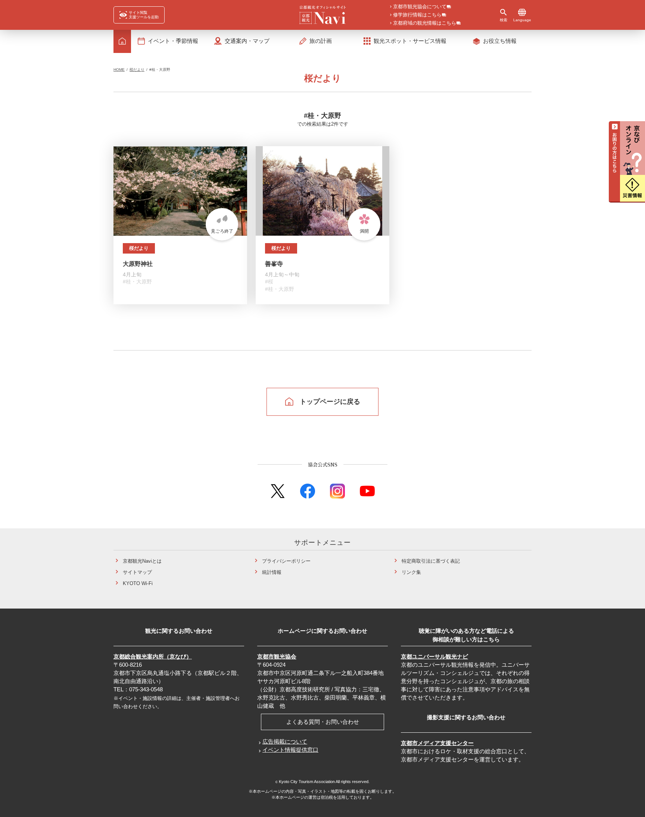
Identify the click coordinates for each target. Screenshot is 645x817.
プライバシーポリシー (286, 561)
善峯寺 (274, 264)
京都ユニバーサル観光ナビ (434, 656)
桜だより (137, 69)
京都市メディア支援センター (437, 743)
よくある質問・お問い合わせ (322, 722)
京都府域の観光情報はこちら (424, 23)
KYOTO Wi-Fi (138, 583)
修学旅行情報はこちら (417, 15)
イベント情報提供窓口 (290, 750)
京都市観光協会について (419, 7)
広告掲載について (284, 741)
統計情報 (271, 572)
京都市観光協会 (276, 656)
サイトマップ (137, 572)
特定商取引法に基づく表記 (431, 561)
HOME (119, 69)
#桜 (269, 282)
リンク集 (411, 572)
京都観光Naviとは (142, 561)
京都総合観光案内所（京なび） (152, 656)
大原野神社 (138, 264)
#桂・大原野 (137, 282)
